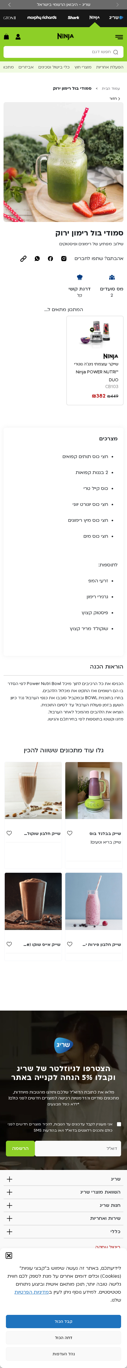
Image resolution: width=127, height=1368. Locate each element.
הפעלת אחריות (109, 67)
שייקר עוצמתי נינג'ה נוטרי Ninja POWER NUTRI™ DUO (96, 372)
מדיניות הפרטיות (31, 1292)
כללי (115, 1231)
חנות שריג (110, 1205)
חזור (113, 98)
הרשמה (20, 1148)
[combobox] (63, 52)
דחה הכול (63, 1338)
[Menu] (119, 36)
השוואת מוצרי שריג (100, 1192)
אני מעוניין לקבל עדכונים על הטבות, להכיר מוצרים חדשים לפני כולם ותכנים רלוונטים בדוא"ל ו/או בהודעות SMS (60, 1127)
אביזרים (26, 67)
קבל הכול (63, 1321)
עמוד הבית (111, 88)
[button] (9, 1256)
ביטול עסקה (108, 1247)
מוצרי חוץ (83, 67)
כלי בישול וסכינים (54, 67)
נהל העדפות (64, 1354)
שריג (116, 1179)
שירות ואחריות (105, 1218)
